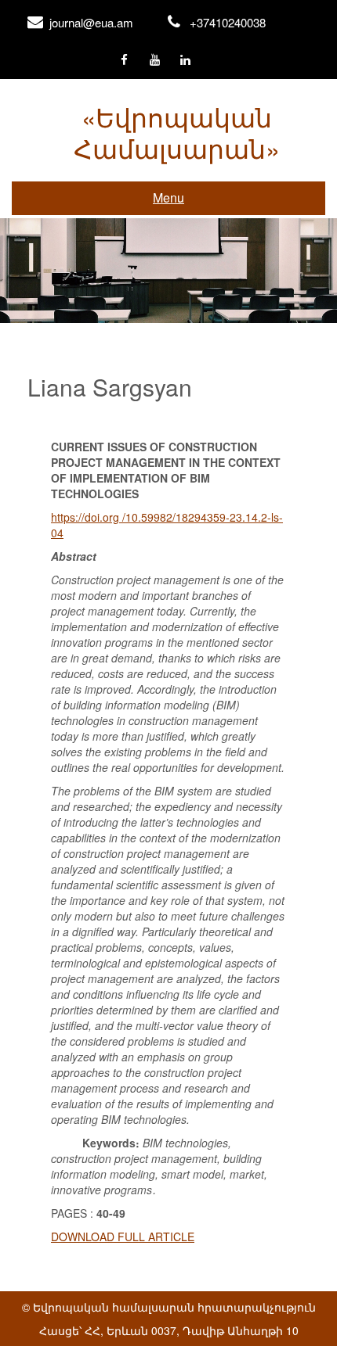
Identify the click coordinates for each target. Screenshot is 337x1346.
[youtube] (154, 60)
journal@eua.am (91, 22)
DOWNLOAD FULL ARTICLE (122, 1236)
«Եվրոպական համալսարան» (177, 132)
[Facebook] (124, 60)
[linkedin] (185, 60)
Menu (168, 197)
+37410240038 (228, 22)
